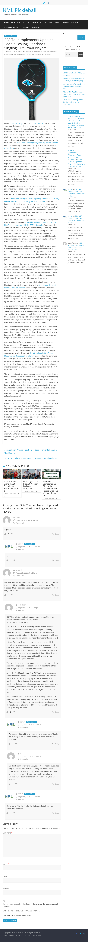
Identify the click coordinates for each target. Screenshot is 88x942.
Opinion (65, 23)
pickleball (10, 54)
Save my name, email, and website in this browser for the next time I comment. (30, 905)
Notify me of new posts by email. (18, 915)
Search (65, 34)
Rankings (35, 27)
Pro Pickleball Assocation (33, 54)
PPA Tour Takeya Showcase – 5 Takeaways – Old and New (32, 458)
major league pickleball (50, 51)
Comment (7, 833)
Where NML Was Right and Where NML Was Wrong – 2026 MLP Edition (74, 94)
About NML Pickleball (20, 23)
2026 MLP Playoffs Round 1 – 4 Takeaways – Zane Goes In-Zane (74, 86)
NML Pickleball (19, 10)
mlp (5, 54)
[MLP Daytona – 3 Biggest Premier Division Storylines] (31, 471)
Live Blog (75, 23)
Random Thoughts (11, 27)
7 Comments (29, 51)
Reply (57, 534)
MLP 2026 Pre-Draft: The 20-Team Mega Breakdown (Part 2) (11, 486)
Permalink (20, 523)
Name (6, 864)
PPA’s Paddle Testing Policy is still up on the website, (37, 143)
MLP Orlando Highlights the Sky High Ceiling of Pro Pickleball (73, 102)
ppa (15, 54)
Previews (25, 27)
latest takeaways (16, 123)
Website (6, 889)
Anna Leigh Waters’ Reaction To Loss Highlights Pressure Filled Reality (30, 451)
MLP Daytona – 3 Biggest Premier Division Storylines (30, 485)
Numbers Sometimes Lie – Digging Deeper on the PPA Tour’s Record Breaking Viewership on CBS (51, 488)
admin (20, 51)
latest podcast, (39, 123)
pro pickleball (21, 54)
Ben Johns (39, 51)
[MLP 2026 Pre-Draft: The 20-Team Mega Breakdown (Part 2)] (12, 471)
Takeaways (48, 23)
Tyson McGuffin (46, 54)
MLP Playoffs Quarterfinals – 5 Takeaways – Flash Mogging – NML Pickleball (74, 154)
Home (6, 23)
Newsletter (36, 23)
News (57, 23)
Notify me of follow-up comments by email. (22, 911)
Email (5, 876)
